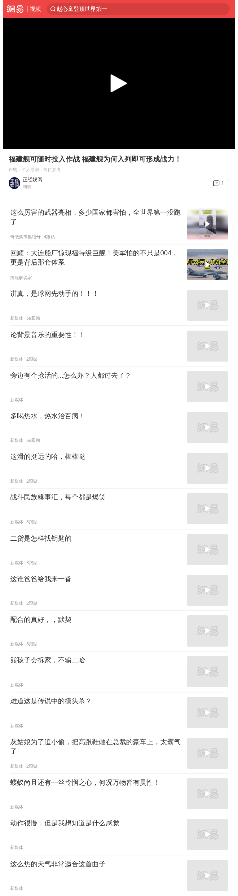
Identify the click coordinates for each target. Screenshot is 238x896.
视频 (35, 8)
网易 (15, 9)
